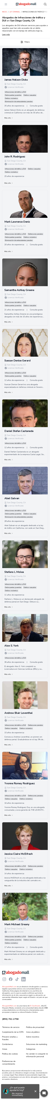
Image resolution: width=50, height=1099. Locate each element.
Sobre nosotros (32, 1037)
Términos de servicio (10, 1027)
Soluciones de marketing (36, 1044)
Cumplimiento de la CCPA (13, 1032)
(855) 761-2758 (10, 1019)
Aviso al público (33, 1032)
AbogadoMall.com (9, 987)
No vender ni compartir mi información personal (37, 1055)
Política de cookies (10, 1054)
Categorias (30, 1049)
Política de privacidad (35, 1027)
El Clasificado (35, 1006)
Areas (4, 1049)
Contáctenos (7, 1044)
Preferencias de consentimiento (8, 1062)
